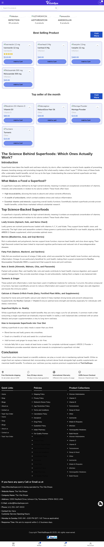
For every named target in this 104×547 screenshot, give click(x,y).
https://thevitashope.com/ (12, 487)
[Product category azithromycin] (39, 20)
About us (5, 406)
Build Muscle (73, 433)
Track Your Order (7, 414)
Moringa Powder (79, 109)
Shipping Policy (39, 394)
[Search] (56, 8)
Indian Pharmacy (39, 430)
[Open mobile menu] (3, 3)
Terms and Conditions (41, 410)
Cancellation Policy (40, 414)
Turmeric (7, 132)
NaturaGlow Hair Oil (46, 109)
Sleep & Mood (74, 410)
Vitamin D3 (8, 109)
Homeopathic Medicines (77, 430)
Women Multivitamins (77, 394)
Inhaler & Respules (75, 422)
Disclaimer (37, 418)
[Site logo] (52, 4)
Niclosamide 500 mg (12, 74)
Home (4, 394)
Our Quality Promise (41, 433)
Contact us (5, 410)
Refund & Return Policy (42, 402)
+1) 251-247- (14, 507)
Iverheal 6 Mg (43, 48)
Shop (3, 398)
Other (40, 112)
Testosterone (74, 406)
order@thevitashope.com (18, 503)
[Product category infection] (14, 20)
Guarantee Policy (40, 426)
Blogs (4, 402)
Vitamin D (7, 112)
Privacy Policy (39, 398)
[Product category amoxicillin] (64, 20)
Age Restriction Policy (42, 406)
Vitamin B (72, 402)
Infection (41, 51)
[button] (52, 120)
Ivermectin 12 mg (11, 48)
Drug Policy (38, 422)
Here (14, 511)
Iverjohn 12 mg (78, 48)
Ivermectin (8, 51)
